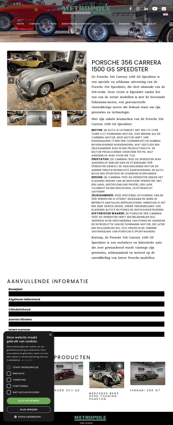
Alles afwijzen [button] (29, 409)
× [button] (50, 335)
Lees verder (26, 360)
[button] (82, 80)
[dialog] (28, 376)
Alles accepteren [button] (28, 400)
